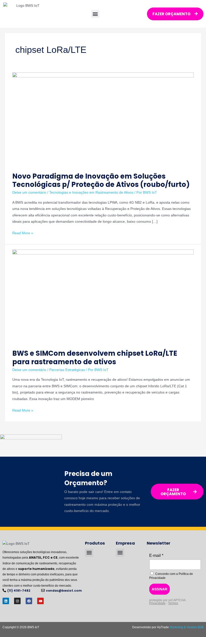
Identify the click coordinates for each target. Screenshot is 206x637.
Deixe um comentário (29, 192)
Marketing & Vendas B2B (186, 627)
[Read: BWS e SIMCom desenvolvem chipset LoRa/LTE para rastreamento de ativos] (102, 297)
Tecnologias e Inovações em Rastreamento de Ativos (91, 192)
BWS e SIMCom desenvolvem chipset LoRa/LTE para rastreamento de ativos (94, 357)
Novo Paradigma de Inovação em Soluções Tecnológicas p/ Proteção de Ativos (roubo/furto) (101, 180)
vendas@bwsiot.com (64, 590)
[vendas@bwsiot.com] (43, 590)
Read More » (22, 232)
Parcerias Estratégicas (67, 370)
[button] (95, 14)
